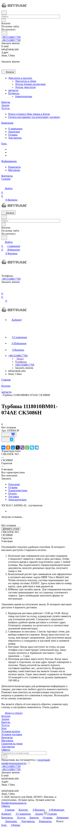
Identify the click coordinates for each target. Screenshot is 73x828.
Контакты (7, 737)
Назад (20, 358)
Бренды (5, 722)
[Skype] (32, 447)
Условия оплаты (10, 731)
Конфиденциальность (13, 803)
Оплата (12, 493)
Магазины (14, 170)
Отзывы (12, 134)
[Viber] (22, 447)
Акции (5, 719)
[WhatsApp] (27, 447)
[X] (18, 447)
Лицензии (14, 131)
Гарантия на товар (12, 743)
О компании (15, 128)
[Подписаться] (4, 756)
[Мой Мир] (13, 447)
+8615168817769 (11, 37)
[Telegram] (37, 447)
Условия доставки (11, 734)
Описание (14, 484)
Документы (15, 137)
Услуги (5, 725)
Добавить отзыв (11, 528)
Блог (4, 728)
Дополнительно (17, 499)
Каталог (6, 716)
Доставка (13, 496)
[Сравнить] (8, 439)
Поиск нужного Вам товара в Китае (29, 114)
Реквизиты (14, 167)
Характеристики (17, 490)
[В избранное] (8, 434)
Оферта (5, 749)
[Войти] (2, 289)
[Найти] (4, 33)
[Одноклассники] (8, 447)
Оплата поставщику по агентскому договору (34, 117)
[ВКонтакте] (3, 447)
